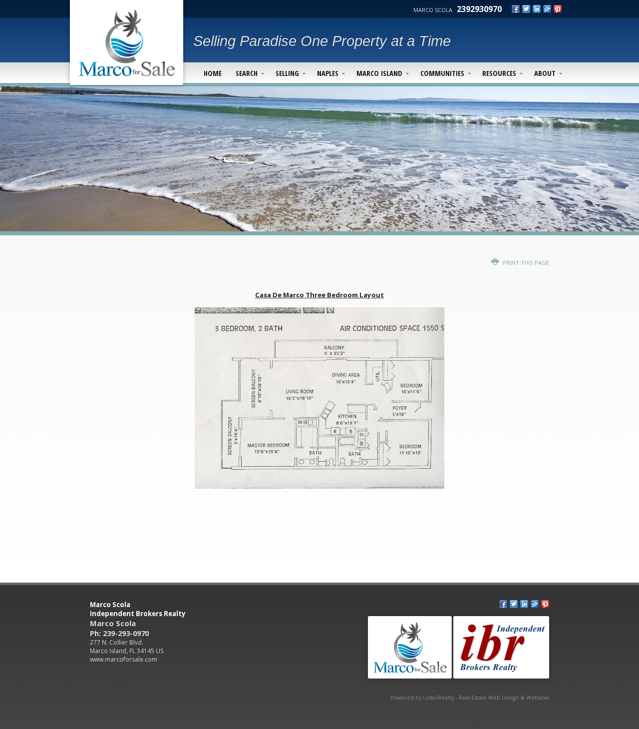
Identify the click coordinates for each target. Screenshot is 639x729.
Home (213, 73)
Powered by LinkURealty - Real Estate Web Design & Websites (469, 697)
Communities (442, 73)
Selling (287, 73)
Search (247, 73)
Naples (327, 73)
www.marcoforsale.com (123, 659)
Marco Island (379, 73)
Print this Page (525, 262)
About (545, 73)
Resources (499, 73)
